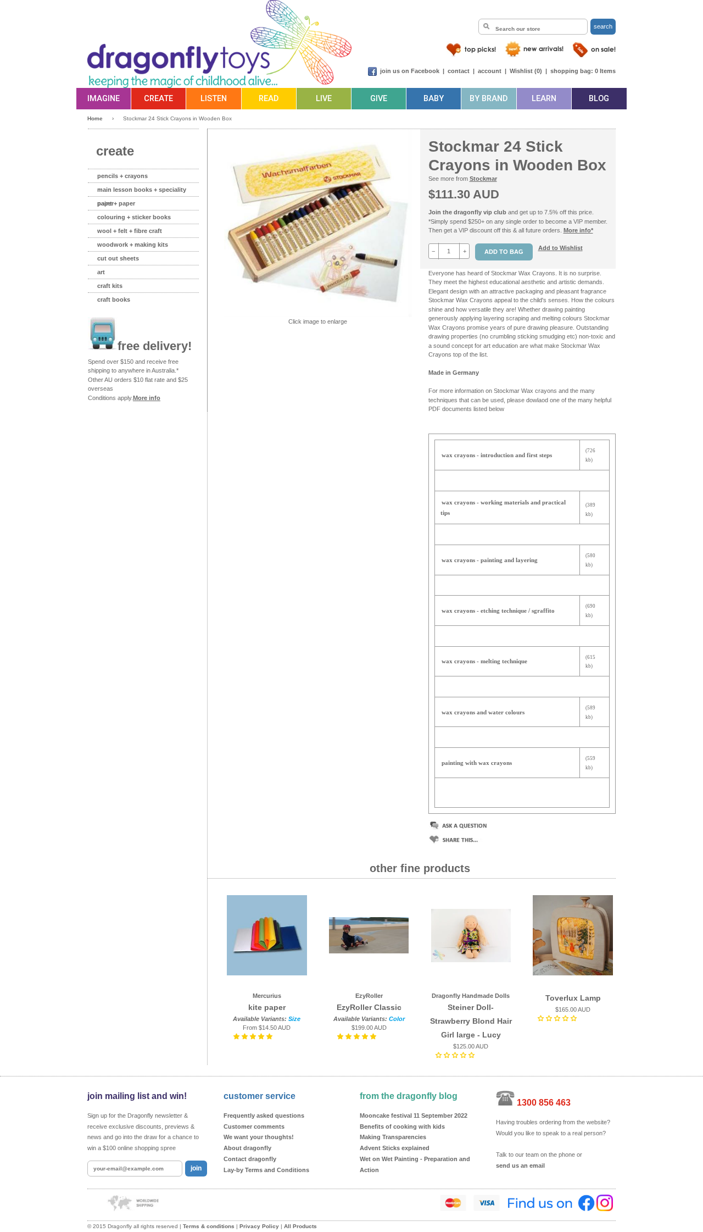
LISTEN (213, 98)
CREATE (158, 98)
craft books (113, 299)
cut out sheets (118, 258)
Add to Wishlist (560, 248)
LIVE (324, 98)
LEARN (544, 98)
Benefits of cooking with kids (402, 1126)
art (101, 272)
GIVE (378, 98)
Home (95, 118)
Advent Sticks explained (394, 1148)
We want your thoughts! (259, 1137)
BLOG (599, 98)
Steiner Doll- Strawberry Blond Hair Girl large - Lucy (471, 1021)
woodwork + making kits (132, 244)
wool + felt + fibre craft (129, 230)
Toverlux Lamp (573, 998)
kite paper (267, 1007)
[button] (253, 1036)
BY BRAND (488, 98)
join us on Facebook (409, 71)
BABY (433, 98)
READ (268, 98)
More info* (578, 230)
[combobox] (533, 27)
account (489, 71)
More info (146, 398)
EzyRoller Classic (369, 1007)
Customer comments (254, 1126)
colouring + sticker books (134, 217)
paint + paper (116, 203)
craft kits (109, 285)
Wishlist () (526, 71)
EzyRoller (369, 995)
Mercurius (267, 995)
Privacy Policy (259, 1226)
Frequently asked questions (264, 1115)
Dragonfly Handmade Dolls (471, 995)
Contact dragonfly (250, 1159)
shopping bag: (571, 71)
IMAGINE (103, 98)
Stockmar (483, 178)
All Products (300, 1226)
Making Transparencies (393, 1137)
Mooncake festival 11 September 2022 (413, 1115)
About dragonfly (247, 1148)
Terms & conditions (209, 1226)
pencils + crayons (122, 176)
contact (459, 71)
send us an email (520, 1165)
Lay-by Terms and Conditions (266, 1170)
